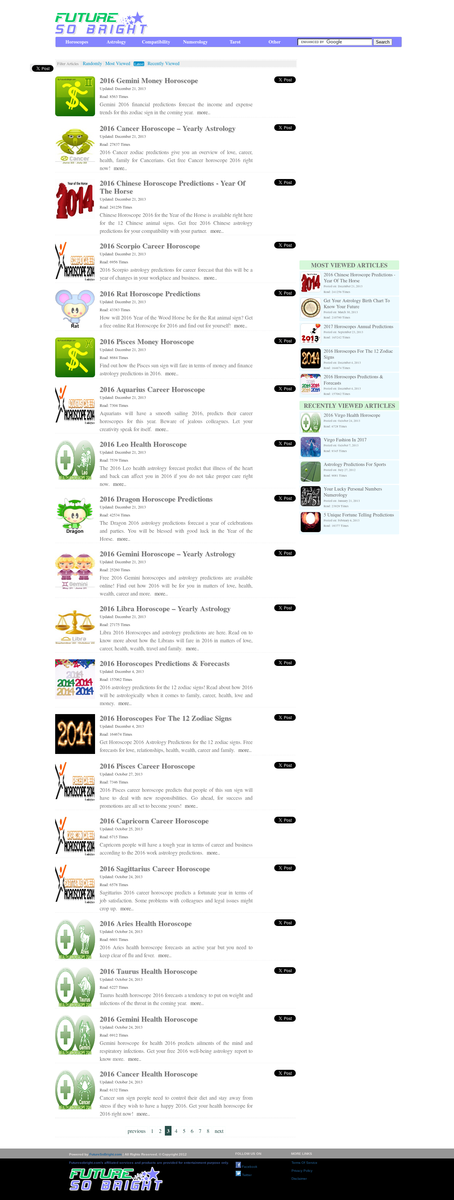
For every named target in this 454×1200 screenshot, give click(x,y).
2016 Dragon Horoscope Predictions (156, 498)
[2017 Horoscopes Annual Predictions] (310, 327)
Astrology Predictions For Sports (355, 464)
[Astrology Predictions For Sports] (310, 465)
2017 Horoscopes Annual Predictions (358, 326)
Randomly (92, 63)
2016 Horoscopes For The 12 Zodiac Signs (166, 717)
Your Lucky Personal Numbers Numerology (353, 492)
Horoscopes (76, 41)
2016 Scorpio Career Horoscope (150, 245)
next (219, 1130)
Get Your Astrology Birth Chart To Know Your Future (357, 303)
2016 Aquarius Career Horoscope (152, 389)
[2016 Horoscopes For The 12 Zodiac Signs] (310, 351)
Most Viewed (117, 63)
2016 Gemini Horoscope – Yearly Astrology (168, 553)
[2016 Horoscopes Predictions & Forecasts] (310, 377)
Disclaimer (299, 1178)
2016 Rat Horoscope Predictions (150, 293)
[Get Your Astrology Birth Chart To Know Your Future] (310, 301)
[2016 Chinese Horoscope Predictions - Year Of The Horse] (310, 275)
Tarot (235, 41)
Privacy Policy (301, 1170)
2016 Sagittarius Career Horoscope (155, 868)
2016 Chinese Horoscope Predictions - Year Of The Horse (172, 186)
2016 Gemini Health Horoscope (149, 1018)
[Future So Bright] (101, 33)
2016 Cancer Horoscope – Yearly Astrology (168, 128)
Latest (139, 63)
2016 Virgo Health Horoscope (352, 415)
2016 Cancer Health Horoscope (149, 1073)
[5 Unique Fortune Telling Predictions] (310, 515)
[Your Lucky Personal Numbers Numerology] (310, 489)
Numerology (195, 41)
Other (275, 41)
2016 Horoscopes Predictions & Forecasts (165, 663)
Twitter (246, 1175)
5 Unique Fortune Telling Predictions (359, 514)
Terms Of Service (304, 1162)
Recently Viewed (163, 63)
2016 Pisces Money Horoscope (147, 341)
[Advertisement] (280, 18)
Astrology (116, 41)
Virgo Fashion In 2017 (345, 439)
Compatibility (156, 41)
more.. (203, 112)
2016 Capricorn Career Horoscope (154, 820)
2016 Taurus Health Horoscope (148, 971)
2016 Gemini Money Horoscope (149, 80)
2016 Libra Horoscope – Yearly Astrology (165, 608)
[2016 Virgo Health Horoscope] (310, 416)
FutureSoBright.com (105, 1154)
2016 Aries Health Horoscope (146, 923)
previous (137, 1130)
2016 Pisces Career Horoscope (147, 765)
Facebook (249, 1166)
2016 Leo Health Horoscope (143, 443)
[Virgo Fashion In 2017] (310, 440)
